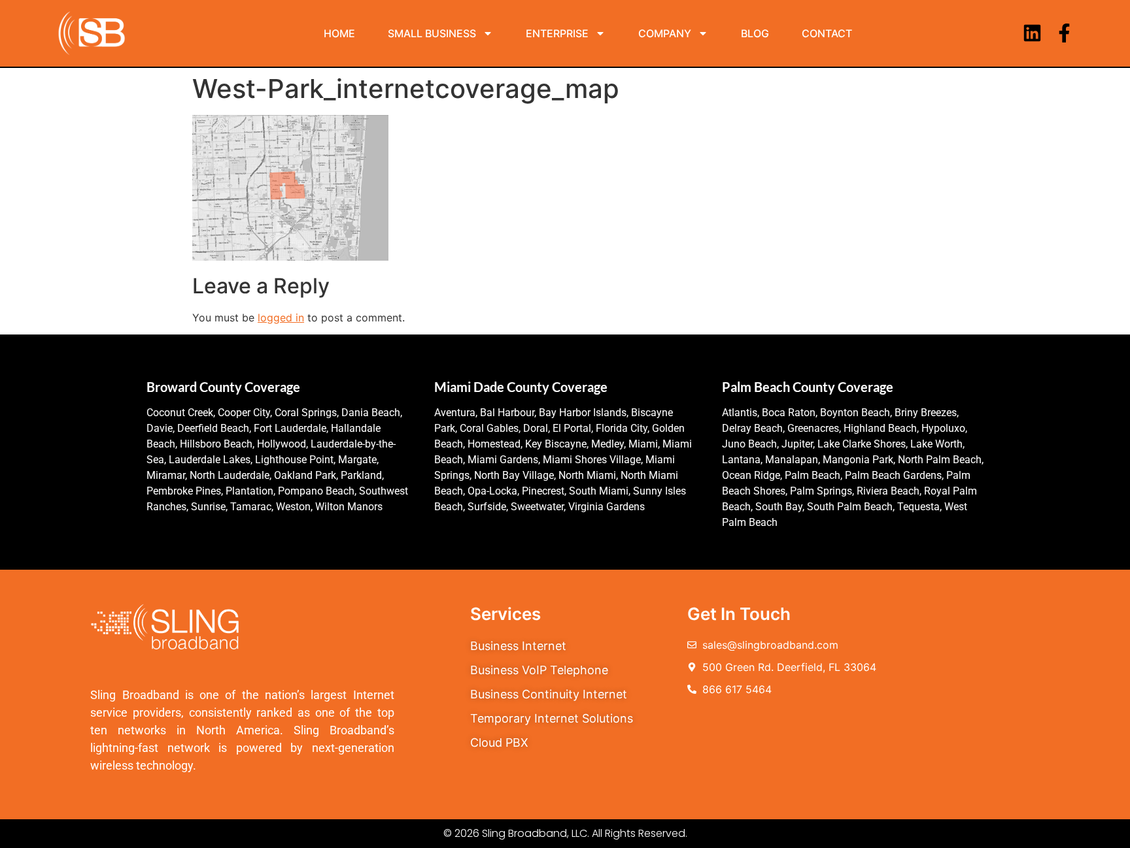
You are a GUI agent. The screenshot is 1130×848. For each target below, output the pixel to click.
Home (339, 33)
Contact (827, 33)
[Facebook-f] (1064, 33)
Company (664, 33)
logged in (281, 317)
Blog (755, 33)
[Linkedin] (1032, 33)
